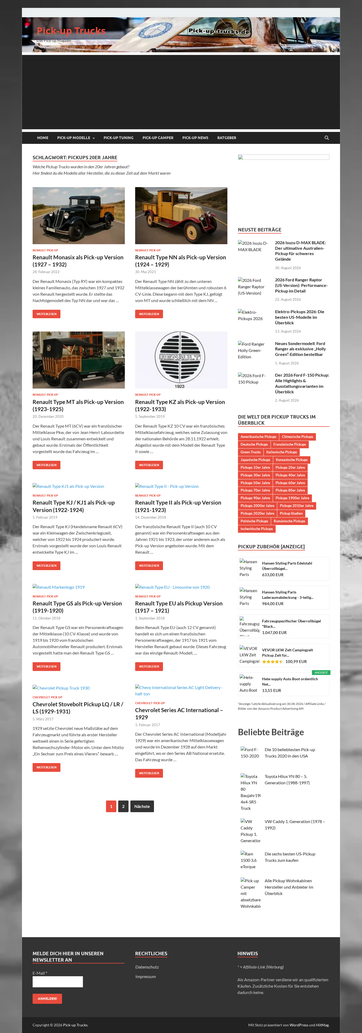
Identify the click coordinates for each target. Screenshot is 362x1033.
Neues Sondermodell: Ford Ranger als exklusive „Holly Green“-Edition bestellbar (300, 349)
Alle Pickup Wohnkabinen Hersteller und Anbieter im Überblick (289, 887)
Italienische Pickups (281, 452)
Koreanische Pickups (292, 460)
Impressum (145, 976)
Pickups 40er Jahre (290, 475)
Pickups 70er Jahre (255, 490)
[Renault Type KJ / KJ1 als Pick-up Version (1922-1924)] (79, 486)
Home (42, 138)
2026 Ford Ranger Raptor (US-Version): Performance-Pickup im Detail (301, 285)
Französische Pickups (289, 444)
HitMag (322, 1025)
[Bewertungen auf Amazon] (272, 662)
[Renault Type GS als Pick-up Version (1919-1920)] (79, 586)
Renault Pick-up (45, 250)
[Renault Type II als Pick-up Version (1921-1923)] (181, 486)
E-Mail (40, 972)
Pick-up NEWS (195, 138)
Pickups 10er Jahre (255, 467)
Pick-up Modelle (73, 138)
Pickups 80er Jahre (290, 490)
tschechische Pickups (257, 529)
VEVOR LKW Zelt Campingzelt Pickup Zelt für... (287, 652)
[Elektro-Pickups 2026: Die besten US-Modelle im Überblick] (254, 312)
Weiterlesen (44, 313)
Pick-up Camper (158, 138)
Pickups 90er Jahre (255, 498)
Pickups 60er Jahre (290, 483)
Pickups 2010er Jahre (297, 505)
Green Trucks (251, 452)
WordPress (299, 1025)
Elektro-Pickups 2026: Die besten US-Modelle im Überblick (299, 317)
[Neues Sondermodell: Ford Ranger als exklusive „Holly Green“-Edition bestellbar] (254, 343)
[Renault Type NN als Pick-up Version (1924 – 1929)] (181, 215)
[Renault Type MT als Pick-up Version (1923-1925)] (79, 360)
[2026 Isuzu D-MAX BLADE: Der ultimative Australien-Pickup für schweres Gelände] (254, 243)
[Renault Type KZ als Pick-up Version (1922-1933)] (181, 360)
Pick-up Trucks (71, 30)
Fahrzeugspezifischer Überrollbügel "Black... (291, 624)
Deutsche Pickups (254, 444)
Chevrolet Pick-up (47, 697)
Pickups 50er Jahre (255, 483)
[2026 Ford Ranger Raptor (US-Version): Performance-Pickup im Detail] (254, 280)
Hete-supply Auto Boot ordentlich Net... (290, 681)
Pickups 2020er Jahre (257, 513)
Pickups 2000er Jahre (257, 505)
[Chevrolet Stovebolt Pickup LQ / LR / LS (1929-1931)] (79, 687)
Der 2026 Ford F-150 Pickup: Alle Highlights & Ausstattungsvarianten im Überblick (302, 383)
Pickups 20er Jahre (290, 467)
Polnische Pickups (254, 521)
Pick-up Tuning (119, 138)
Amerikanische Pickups (258, 436)
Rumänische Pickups (289, 521)
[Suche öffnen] (327, 138)
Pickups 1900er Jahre (292, 498)
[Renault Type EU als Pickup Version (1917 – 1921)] (181, 586)
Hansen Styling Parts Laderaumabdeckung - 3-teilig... (288, 595)
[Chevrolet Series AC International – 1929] (181, 690)
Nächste (142, 806)
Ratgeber (226, 138)
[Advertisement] (181, 92)
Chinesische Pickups (297, 436)
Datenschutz (147, 966)
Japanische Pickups (255, 460)
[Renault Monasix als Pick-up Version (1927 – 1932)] (79, 215)
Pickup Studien (291, 513)
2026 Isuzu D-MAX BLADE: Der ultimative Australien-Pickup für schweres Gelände (300, 250)
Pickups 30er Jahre (255, 475)
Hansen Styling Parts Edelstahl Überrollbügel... (287, 566)
